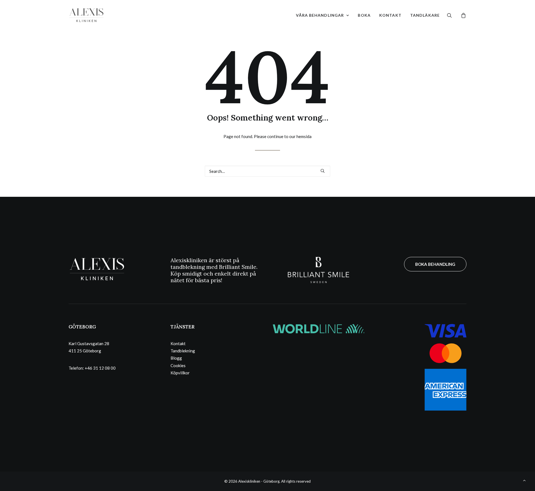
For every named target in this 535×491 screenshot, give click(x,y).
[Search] (267, 171)
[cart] (462, 15)
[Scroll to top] (524, 479)
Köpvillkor (180, 372)
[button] (453, 15)
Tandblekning (183, 350)
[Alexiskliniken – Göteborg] (86, 15)
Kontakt (390, 15)
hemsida (304, 136)
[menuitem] (322, 15)
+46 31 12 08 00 (100, 367)
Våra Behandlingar (320, 15)
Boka (364, 15)
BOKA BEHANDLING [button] (435, 264)
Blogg (176, 357)
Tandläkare (425, 15)
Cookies (178, 365)
